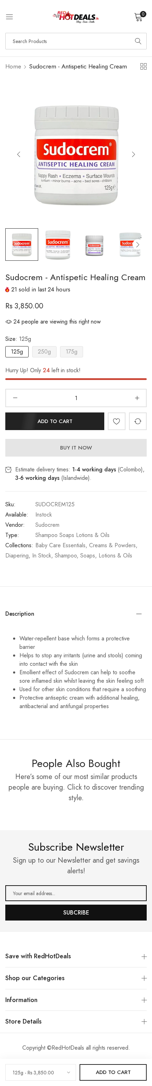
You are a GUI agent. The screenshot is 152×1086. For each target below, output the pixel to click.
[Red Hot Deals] (76, 16)
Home (13, 66)
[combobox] (76, 41)
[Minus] (15, 398)
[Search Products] (138, 41)
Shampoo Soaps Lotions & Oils (72, 535)
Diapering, (17, 555)
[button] (133, 154)
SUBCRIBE (76, 913)
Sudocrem (47, 525)
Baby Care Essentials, (61, 545)
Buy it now (76, 448)
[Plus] (137, 398)
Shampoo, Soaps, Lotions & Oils (93, 555)
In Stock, (42, 555)
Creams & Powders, (113, 545)
